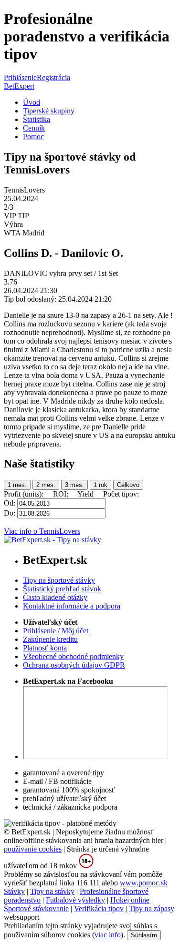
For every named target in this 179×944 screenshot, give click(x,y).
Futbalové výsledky (75, 900)
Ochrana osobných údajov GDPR (74, 665)
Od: (10, 503)
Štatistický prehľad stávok (62, 589)
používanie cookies (33, 849)
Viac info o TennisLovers (42, 531)
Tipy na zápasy (151, 908)
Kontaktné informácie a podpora (71, 606)
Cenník (34, 128)
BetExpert (19, 86)
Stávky (14, 891)
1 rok (100, 484)
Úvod (31, 102)
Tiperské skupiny (48, 111)
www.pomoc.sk (144, 883)
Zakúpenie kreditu (50, 639)
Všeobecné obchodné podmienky (73, 656)
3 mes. (74, 484)
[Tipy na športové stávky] (52, 540)
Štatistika (36, 119)
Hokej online (129, 900)
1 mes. (17, 484)
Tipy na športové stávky (59, 580)
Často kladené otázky (55, 597)
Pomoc (33, 136)
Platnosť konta (45, 648)
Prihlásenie (20, 77)
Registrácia (53, 77)
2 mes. (45, 484)
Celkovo (128, 484)
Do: (10, 513)
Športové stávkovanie (36, 908)
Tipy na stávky (52, 891)
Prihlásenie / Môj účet (55, 631)
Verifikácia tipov (99, 908)
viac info (108, 935)
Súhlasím (144, 935)
